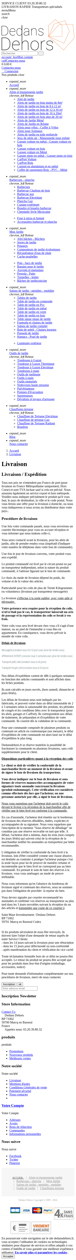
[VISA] (26, 1212)
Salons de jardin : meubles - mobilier (38, 1184)
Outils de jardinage (28, 374)
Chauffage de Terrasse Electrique (37, 416)
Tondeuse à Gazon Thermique (35, 363)
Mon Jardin (53, 1181)
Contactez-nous (13, 60)
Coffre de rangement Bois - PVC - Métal (42, 170)
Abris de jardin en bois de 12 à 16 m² (40, 109)
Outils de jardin (25, 1188)
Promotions (16, 1051)
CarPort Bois (25, 162)
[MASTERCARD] (37, 1212)
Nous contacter (18, 1094)
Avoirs (13, 1123)
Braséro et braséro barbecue (34, 208)
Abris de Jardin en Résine (33, 124)
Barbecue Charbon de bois (33, 190)
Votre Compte (13, 1105)
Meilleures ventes (20, 1058)
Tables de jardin (27, 297)
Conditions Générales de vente (28, 1087)
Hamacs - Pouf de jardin (32, 336)
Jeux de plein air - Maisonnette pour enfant (43, 138)
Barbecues (23, 187)
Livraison (15, 1080)
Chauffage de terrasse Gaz (33, 419)
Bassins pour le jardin (30, 266)
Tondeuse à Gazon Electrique (35, 367)
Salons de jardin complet (32, 326)
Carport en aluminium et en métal (37, 166)
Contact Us (8, 1011)
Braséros (22, 427)
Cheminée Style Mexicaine (33, 211)
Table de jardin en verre (31, 312)
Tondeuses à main (28, 371)
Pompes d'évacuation (30, 392)
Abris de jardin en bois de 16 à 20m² (39, 113)
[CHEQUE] (20, 1233)
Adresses (14, 1119)
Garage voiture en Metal (32, 152)
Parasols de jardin (28, 333)
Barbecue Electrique (29, 197)
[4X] (64, 1218)
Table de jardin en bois (31, 315)
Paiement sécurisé (20, 1091)
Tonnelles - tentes (28, 277)
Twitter (13, 1159)
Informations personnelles (25, 1134)
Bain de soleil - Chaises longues (36, 329)
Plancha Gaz (25, 201)
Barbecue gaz (25, 194)
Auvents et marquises (30, 270)
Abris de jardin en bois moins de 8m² (40, 102)
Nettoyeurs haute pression (33, 385)
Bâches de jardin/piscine (32, 280)
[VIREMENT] (41, 1233)
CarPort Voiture (26, 159)
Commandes (17, 1130)
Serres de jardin (26, 242)
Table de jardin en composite (34, 301)
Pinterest (14, 1163)
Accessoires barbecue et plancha (37, 221)
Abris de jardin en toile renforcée (37, 134)
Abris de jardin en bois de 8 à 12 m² (39, 106)
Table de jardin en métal (32, 308)
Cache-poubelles (27, 256)
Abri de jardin (25, 99)
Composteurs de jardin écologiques (38, 249)
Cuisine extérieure (28, 204)
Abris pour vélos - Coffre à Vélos (37, 127)
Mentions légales (19, 1084)
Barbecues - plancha (28, 1181)
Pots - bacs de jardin (29, 263)
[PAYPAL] (48, 1212)
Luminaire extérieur (29, 343)
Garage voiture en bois (31, 148)
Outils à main (25, 378)
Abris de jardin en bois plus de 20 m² (40, 116)
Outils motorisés (27, 381)
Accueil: (18, 1177)
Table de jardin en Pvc (31, 305)
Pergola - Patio (26, 273)
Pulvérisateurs (25, 388)
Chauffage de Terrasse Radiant (36, 423)
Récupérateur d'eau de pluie (34, 253)
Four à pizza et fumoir (30, 218)
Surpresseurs (25, 395)
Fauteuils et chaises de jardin (34, 322)
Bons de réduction (20, 1127)
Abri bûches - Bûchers (31, 238)
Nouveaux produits (21, 1054)
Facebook (15, 1156)
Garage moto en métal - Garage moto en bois (44, 155)
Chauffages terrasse (52, 1188)
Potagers (22, 246)
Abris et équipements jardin (45, 1177)
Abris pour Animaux (29, 131)
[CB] (15, 1212)
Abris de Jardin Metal (30, 120)
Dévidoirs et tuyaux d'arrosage (36, 399)
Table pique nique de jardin (34, 319)
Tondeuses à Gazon (29, 360)
